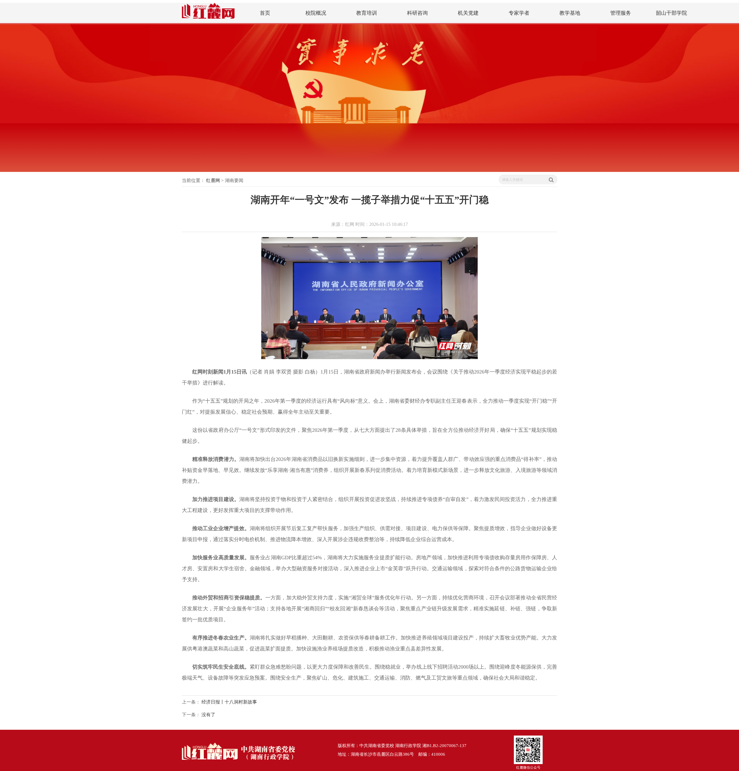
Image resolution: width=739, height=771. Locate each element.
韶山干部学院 (671, 13)
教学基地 (569, 13)
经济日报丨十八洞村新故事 (229, 701)
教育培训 (366, 13)
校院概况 (315, 13)
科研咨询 (417, 13)
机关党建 (468, 13)
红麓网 (213, 180)
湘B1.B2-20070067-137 (444, 745)
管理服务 (620, 13)
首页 (265, 13)
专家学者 (519, 13)
